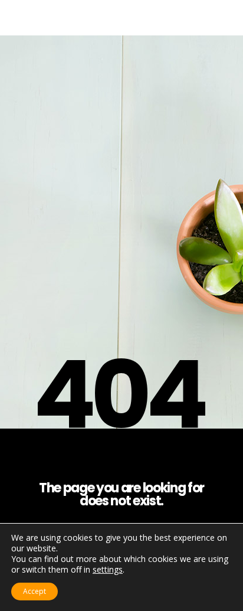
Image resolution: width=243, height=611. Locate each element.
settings (108, 569)
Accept (34, 591)
